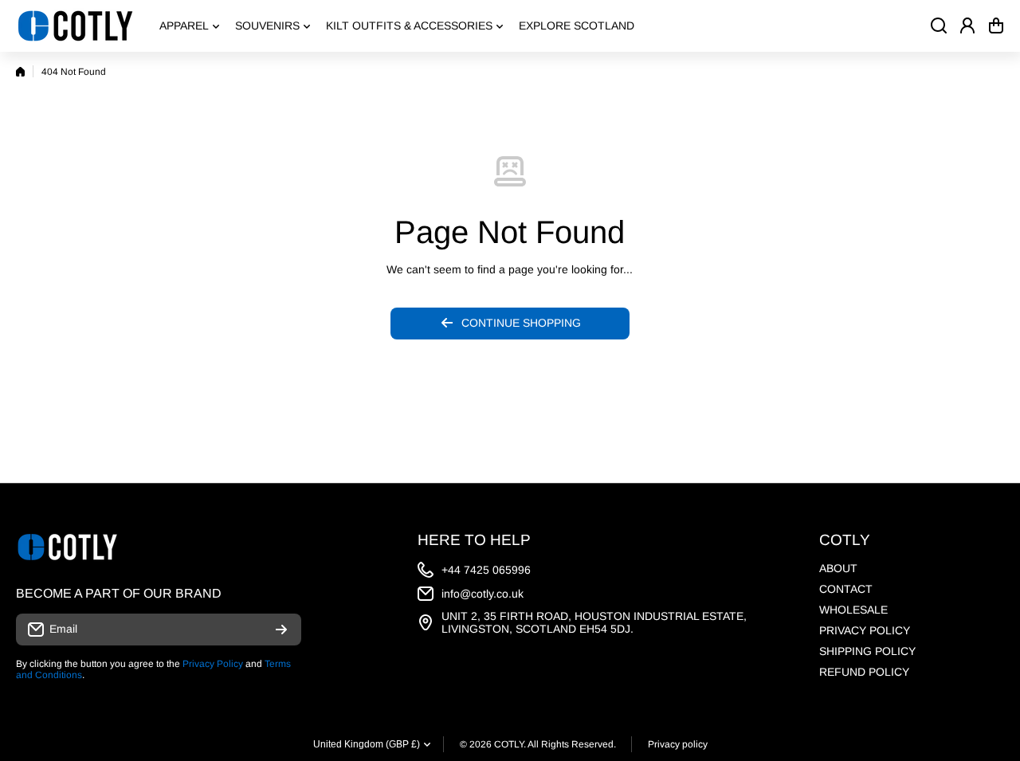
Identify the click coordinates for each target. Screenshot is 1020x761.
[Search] (939, 25)
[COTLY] (75, 26)
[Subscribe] (281, 629)
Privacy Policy (212, 663)
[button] (996, 25)
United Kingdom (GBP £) (366, 744)
